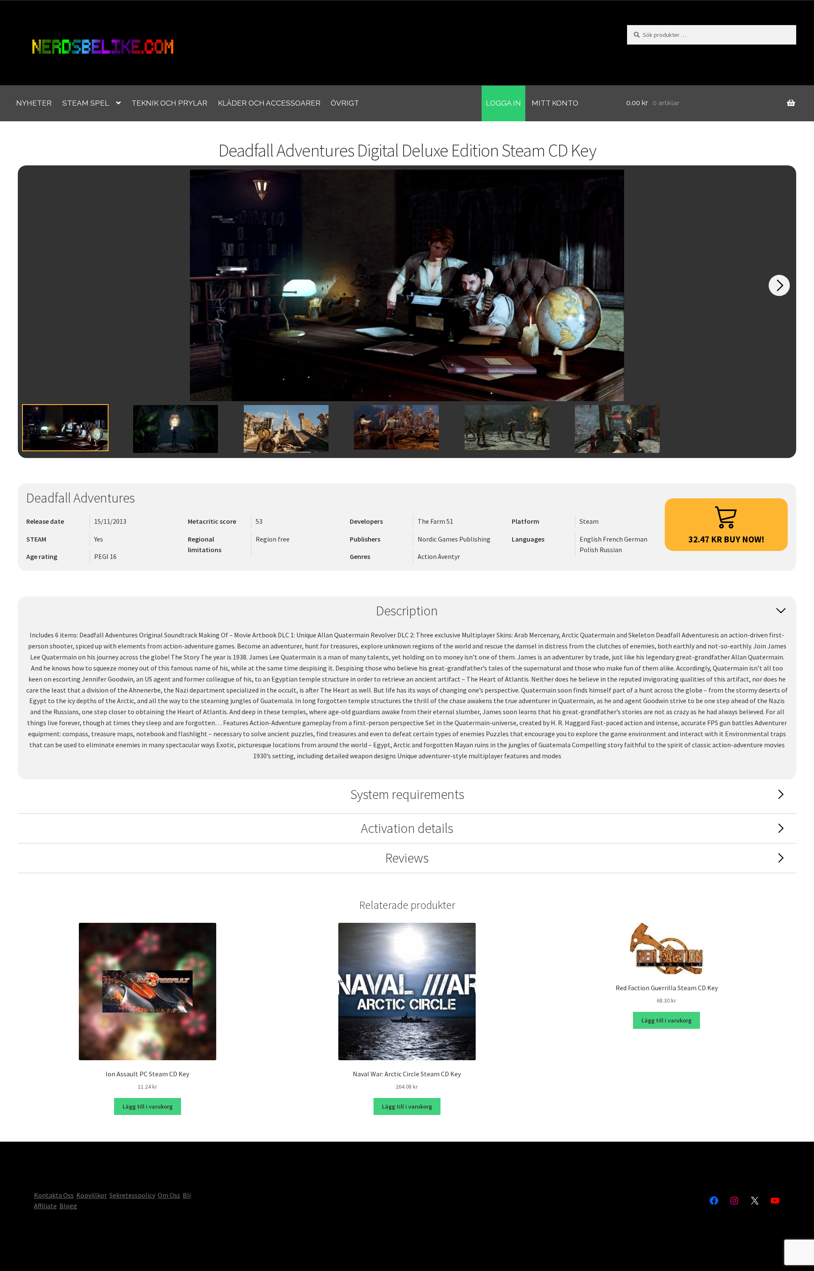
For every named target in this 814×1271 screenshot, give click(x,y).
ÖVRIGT (345, 103)
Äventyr (449, 556)
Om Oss (169, 1195)
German (635, 539)
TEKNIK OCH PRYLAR (169, 103)
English (591, 539)
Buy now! (726, 539)
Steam (589, 521)
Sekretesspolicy (132, 1195)
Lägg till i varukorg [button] (148, 1106)
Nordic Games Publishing (454, 539)
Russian (610, 549)
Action (428, 556)
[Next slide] (779, 285)
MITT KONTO (555, 103)
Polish (589, 549)
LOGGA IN (503, 103)
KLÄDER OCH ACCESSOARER (269, 103)
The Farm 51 (435, 521)
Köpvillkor (91, 1195)
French (613, 539)
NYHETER (34, 103)
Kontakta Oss (54, 1195)
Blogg (68, 1205)
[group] (407, 285)
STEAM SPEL (85, 103)
